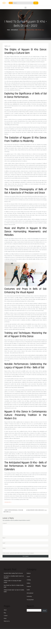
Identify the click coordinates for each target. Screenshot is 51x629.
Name (4, 537)
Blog (5, 612)
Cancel (28, 576)
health (28, 589)
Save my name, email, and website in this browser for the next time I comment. (19, 553)
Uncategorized (30, 599)
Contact (5, 615)
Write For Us (7, 621)
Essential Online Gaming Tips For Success (13, 573)
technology (29, 596)
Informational (8, 502)
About (5, 610)
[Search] (35, 3)
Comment (5, 523)
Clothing (29, 579)
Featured (29, 586)
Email (4, 543)
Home (5, 618)
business (29, 573)
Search (44, 610)
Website (4, 548)
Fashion (28, 583)
